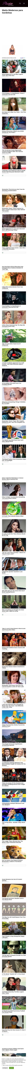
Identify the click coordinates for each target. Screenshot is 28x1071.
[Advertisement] (14, 30)
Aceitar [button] (11, 1067)
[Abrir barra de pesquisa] (20, 3)
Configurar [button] (5, 1067)
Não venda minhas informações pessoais (12, 1065)
